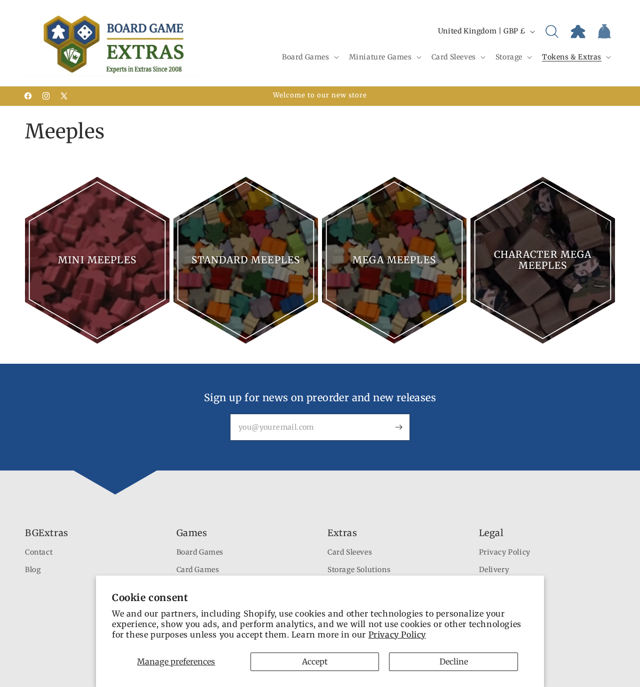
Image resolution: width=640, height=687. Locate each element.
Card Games (198, 569)
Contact (38, 552)
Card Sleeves (350, 552)
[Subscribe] (399, 427)
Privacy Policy (397, 635)
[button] (309, 56)
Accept (315, 662)
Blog (32, 569)
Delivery (494, 569)
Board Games (200, 552)
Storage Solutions (359, 569)
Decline (454, 662)
